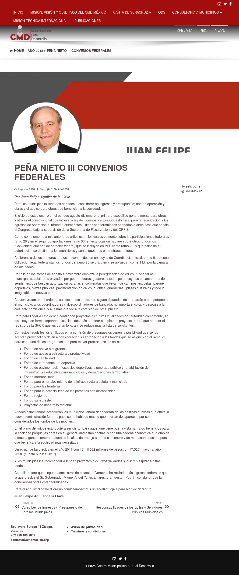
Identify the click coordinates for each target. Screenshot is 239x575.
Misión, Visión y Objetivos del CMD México (68, 12)
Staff (42, 189)
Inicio (18, 12)
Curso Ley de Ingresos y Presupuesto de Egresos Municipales (51, 507)
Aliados (220, 30)
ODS (161, 12)
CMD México (184, 30)
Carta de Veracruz (131, 12)
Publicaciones (87, 20)
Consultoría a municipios (196, 12)
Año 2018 (63, 189)
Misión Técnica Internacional (40, 20)
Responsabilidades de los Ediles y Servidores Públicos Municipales (129, 507)
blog (203, 30)
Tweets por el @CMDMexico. (192, 188)
